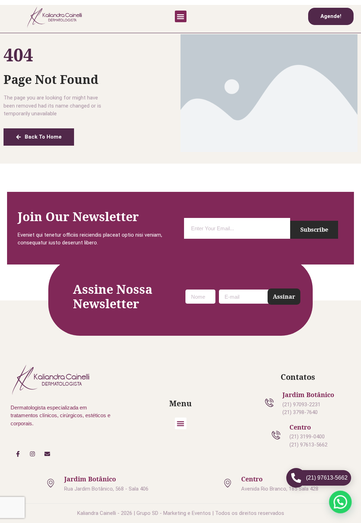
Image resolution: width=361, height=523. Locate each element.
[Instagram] (32, 453)
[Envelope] (47, 453)
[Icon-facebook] (18, 453)
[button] (180, 16)
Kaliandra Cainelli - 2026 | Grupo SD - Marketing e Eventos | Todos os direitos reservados (180, 513)
